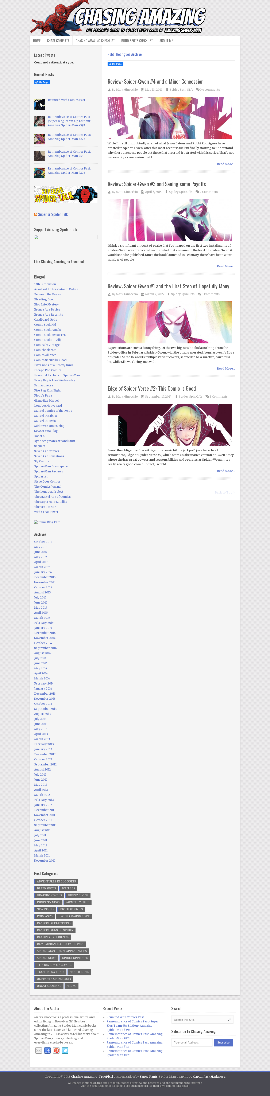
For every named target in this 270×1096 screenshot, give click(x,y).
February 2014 (44, 683)
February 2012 (44, 800)
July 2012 (40, 774)
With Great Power (46, 512)
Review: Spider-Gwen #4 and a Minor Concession (156, 81)
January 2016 (43, 572)
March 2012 (42, 795)
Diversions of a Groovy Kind (53, 365)
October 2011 (43, 820)
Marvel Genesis (45, 421)
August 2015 (42, 592)
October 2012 (43, 759)
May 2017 (40, 557)
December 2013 (45, 693)
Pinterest (56, 1050)
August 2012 (42, 769)
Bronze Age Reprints (48, 314)
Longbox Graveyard (48, 405)
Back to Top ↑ (225, 492)
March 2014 (42, 678)
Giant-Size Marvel (46, 400)
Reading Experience (53, 937)
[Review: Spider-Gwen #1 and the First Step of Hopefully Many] (171, 323)
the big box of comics (54, 965)
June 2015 (40, 602)
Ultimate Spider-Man (54, 979)
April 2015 (41, 613)
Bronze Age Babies (47, 309)
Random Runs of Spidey (55, 930)
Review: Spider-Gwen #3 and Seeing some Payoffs (157, 184)
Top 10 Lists (79, 972)
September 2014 (45, 648)
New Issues (45, 909)
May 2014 (40, 668)
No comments (210, 89)
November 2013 (44, 699)
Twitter (65, 1050)
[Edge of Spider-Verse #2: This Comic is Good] (171, 425)
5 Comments (211, 294)
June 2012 (40, 779)
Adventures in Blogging (56, 881)
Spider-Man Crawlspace (51, 466)
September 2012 (45, 764)
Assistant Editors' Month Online (56, 289)
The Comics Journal (47, 486)
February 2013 (44, 744)
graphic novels (49, 895)
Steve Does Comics (47, 481)
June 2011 (40, 840)
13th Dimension (45, 284)
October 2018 (43, 542)
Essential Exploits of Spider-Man (57, 375)
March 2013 (42, 739)
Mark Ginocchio (127, 89)
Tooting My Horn (50, 972)
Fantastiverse (43, 385)
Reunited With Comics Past (66, 100)
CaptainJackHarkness (209, 1077)
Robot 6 (39, 436)
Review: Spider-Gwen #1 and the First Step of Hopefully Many (168, 286)
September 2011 (45, 825)
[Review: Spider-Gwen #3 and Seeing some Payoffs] (171, 220)
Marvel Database (46, 416)
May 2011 (40, 845)
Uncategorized (49, 986)
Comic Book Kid (45, 325)
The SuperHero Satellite (51, 502)
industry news (48, 902)
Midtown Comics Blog (49, 426)
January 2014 (43, 688)
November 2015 (44, 582)
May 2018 (40, 547)
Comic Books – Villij (48, 340)
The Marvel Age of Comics (52, 497)
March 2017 (42, 567)
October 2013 (43, 704)
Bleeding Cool (44, 299)
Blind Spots (46, 888)
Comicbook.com (45, 350)
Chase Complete (58, 40)
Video (71, 986)
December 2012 (45, 754)
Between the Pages (47, 294)
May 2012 (40, 785)
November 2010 (44, 860)
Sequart (39, 446)
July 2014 (40, 658)
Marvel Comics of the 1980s (53, 411)
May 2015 (40, 607)
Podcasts (45, 916)
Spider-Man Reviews (48, 471)
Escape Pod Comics (47, 370)
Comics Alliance (45, 355)
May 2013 (40, 729)
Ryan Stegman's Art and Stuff (54, 441)
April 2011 (40, 850)
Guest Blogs (78, 895)
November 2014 (44, 638)
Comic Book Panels (47, 330)
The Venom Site (45, 507)
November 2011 (44, 815)
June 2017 (40, 552)
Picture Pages (71, 909)
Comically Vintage (47, 345)
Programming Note (74, 916)
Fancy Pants (149, 1077)
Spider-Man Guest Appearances (62, 951)
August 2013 (42, 714)
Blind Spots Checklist (137, 40)
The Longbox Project (48, 492)
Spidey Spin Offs (181, 89)
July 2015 (40, 597)
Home (36, 40)
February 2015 (44, 623)
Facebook (47, 1050)
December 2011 (44, 810)
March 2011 (42, 855)
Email (38, 1050)
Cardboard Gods (45, 319)
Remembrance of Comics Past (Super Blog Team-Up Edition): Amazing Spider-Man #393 (69, 121)
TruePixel (106, 1077)
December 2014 (45, 633)
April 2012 (41, 790)
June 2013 (40, 724)
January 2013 (43, 749)
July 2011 (40, 835)
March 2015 (42, 618)
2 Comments (209, 192)
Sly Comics (41, 461)
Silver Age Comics (46, 451)
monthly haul (77, 902)
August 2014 (42, 653)
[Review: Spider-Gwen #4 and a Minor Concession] (171, 118)
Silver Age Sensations (49, 456)
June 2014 (40, 663)
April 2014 (41, 673)
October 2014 (43, 643)
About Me (166, 40)
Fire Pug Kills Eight (47, 390)
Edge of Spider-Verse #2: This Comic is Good (152, 388)
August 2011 (42, 830)
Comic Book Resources (50, 335)
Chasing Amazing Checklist (95, 40)
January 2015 (43, 628)
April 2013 (41, 734)
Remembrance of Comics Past (60, 944)
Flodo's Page (43, 395)
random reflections (53, 923)
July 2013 (40, 719)
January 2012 (43, 805)
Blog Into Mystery (46, 304)
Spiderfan (41, 476)
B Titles (68, 888)
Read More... (226, 164)
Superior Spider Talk (53, 214)
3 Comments (219, 396)
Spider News (46, 958)
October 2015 (43, 587)
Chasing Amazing (84, 1077)
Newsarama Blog (46, 431)
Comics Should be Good (50, 360)
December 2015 (44, 577)
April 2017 (40, 562)
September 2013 (45, 709)
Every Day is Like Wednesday (54, 380)
